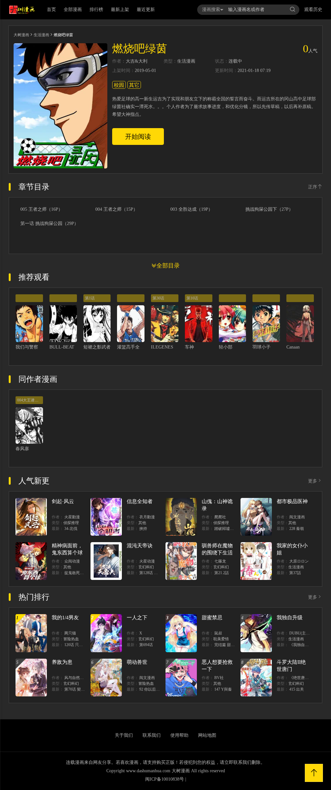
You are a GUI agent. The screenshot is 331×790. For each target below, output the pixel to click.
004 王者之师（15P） (116, 209)
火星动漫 (147, 561)
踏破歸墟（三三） (229, 528)
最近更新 (146, 9)
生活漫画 (41, 35)
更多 (312, 481)
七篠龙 (220, 561)
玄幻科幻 (146, 567)
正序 (312, 187)
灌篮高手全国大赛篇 (137, 347)
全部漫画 (73, 9)
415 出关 (296, 689)
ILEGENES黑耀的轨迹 (173, 347)
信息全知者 (140, 501)
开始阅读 (138, 136)
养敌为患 (62, 662)
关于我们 (124, 735)
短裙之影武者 (97, 347)
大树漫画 (21, 35)
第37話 (295, 573)
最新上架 (120, 9)
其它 (134, 85)
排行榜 (96, 9)
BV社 (219, 677)
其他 (142, 523)
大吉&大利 (136, 61)
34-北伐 (70, 528)
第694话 (146, 645)
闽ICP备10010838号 (164, 779)
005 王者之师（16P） (41, 209)
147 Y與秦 (223, 689)
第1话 (90, 298)
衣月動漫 (147, 517)
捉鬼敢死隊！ (76, 573)
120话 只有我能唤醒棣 (83, 645)
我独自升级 (290, 617)
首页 (51, 9)
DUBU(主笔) (300, 633)
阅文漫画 (297, 517)
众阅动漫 (72, 561)
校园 (119, 85)
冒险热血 (71, 639)
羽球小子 (261, 347)
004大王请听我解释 (33, 400)
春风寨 (22, 448)
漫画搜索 (211, 9)
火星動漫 (72, 517)
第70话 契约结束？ (80, 689)
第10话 (192, 298)
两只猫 (70, 633)
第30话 (158, 298)
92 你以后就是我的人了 (159, 689)
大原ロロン (299, 561)
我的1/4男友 (65, 617)
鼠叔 (218, 633)
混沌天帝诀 (140, 545)
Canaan (293, 347)
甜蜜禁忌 (212, 617)
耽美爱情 (221, 639)
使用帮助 (179, 735)
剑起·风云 (63, 501)
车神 (189, 347)
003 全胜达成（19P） (191, 209)
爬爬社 (220, 517)
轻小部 (225, 347)
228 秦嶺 (296, 528)
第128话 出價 (150, 573)
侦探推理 (71, 523)
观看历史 (313, 9)
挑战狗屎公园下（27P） (269, 209)
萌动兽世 (137, 662)
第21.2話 (221, 573)
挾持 (143, 528)
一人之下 (137, 617)
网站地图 (207, 735)
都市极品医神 (292, 501)
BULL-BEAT (61, 347)
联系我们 (152, 735)
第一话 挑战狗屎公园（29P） (49, 223)
